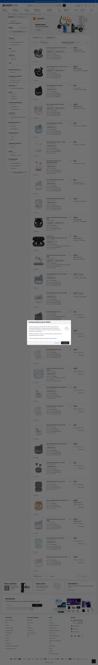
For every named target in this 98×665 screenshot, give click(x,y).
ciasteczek (37, 326)
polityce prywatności (51, 338)
